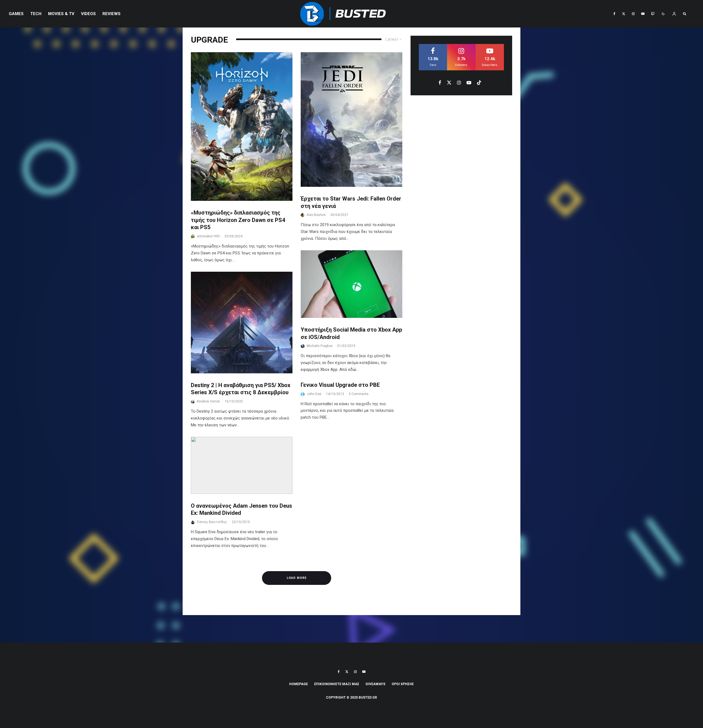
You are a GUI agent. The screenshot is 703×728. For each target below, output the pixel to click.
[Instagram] (633, 13)
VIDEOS (88, 13)
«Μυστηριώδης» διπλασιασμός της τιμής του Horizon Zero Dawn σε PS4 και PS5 (238, 219)
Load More (296, 578)
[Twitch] (653, 13)
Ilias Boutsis (316, 215)
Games (16, 13)
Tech (35, 13)
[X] (624, 13)
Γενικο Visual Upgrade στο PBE (340, 385)
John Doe (314, 394)
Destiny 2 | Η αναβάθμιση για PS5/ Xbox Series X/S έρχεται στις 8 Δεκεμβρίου (240, 389)
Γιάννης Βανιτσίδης (212, 522)
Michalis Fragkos (320, 346)
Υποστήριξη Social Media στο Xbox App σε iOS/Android (351, 333)
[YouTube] (643, 13)
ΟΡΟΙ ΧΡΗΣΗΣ (403, 684)
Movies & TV (61, 13)
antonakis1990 (208, 236)
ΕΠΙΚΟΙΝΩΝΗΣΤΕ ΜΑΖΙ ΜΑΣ (336, 684)
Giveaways (375, 684)
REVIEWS (111, 13)
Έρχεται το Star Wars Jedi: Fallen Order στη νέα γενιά (351, 202)
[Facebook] (614, 13)
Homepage (298, 684)
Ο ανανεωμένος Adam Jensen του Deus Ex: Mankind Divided (241, 509)
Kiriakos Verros (208, 401)
